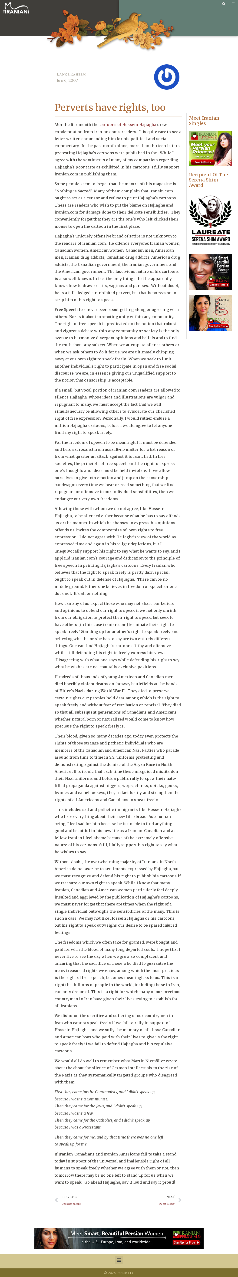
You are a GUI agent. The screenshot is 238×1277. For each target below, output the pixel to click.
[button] (119, 1260)
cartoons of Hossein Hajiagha (127, 124)
